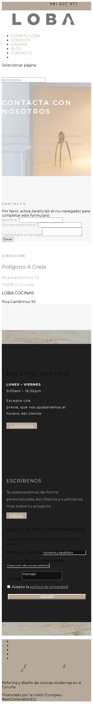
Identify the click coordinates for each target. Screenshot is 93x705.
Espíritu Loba (25, 36)
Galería (19, 44)
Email (16, 515)
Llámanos (22, 426)
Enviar (8, 239)
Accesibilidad (36, 671)
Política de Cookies (44, 666)
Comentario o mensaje (22, 235)
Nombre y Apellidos (24, 552)
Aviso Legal (12, 666)
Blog (16, 49)
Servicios (21, 40)
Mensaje (13, 579)
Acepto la (40, 587)
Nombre (10, 220)
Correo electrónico (20, 225)
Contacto (21, 53)
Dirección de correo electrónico (34, 561)
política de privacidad (49, 587)
